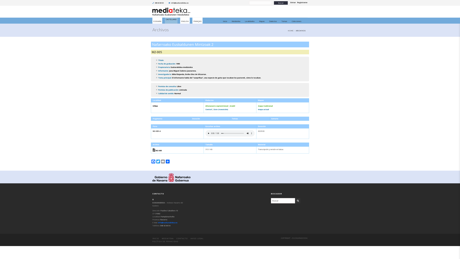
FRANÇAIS (197, 21)
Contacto (182, 238)
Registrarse (302, 2)
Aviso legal (197, 238)
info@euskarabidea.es (180, 3)
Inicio (155, 238)
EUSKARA (157, 21)
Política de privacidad (165, 241)
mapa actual (263, 109)
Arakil (232, 106)
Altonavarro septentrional (216, 106)
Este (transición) (221, 109)
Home (291, 31)
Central (208, 109)
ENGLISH (185, 21)
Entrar (293, 2)
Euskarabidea (300, 238)
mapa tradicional (265, 106)
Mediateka (168, 238)
